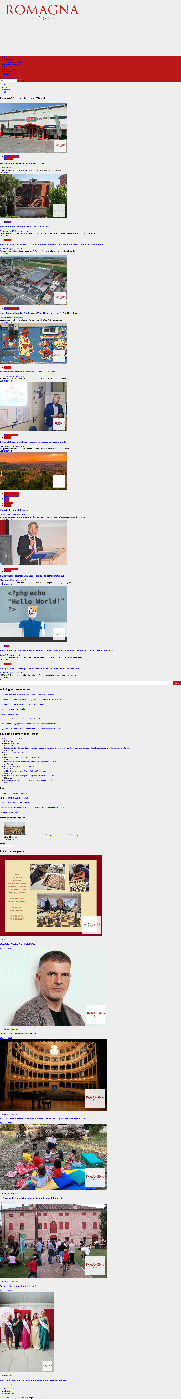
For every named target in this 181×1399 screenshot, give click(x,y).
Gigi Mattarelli (5, 446)
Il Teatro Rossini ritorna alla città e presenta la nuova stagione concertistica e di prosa (44, 1118)
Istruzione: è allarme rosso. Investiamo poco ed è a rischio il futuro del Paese (30, 699)
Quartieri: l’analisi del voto (14, 510)
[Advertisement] (90, 39)
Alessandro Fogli (6, 231)
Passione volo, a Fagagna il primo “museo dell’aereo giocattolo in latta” (28, 724)
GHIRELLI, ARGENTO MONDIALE (17, 752)
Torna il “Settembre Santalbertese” (18, 1286)
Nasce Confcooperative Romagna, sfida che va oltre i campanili (32, 575)
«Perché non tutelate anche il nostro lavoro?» (23, 163)
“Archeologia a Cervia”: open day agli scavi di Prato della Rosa (29, 775)
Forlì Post (3, 168)
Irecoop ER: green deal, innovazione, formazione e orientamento (33, 442)
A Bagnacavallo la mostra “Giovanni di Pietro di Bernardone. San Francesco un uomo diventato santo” (52, 244)
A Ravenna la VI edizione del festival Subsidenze (24, 226)
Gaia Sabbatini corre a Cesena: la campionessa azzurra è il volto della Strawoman (32, 808)
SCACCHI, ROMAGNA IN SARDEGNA (14, 793)
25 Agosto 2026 (6, 1385)
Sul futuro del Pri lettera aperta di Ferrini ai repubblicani (23, 704)
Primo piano (9, 59)
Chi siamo (8, 71)
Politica (6, 501)
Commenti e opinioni (12, 62)
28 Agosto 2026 (6, 948)
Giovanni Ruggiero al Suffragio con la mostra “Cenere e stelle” (29, 780)
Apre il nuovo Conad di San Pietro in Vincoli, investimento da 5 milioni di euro (40, 313)
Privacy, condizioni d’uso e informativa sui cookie (21, 1389)
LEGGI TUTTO (6, 172)
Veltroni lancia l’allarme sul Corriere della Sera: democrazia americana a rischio (32, 719)
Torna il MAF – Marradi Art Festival (18, 1033)
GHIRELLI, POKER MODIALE (15, 739)
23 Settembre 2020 (14, 168)
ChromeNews (37, 1398)
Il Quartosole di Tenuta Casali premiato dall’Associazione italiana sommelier (30, 728)
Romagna (7, 222)
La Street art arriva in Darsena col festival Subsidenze (27, 371)
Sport (6, 74)
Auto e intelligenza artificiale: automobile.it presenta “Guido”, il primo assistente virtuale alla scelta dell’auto (56, 650)
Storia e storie (10, 69)
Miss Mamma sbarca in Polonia (12, 709)
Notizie (6, 498)
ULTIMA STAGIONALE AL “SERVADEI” (19, 766)
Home (6, 57)
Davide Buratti (5, 514)
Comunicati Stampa (7, 317)
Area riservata (9, 1393)
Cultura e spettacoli (12, 64)
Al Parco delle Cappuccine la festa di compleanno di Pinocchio (31, 1198)
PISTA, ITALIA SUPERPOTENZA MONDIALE (21, 757)
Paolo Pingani (5, 376)
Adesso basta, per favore (10, 714)
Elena (2, 655)
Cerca (2, 680)
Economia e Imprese (12, 67)
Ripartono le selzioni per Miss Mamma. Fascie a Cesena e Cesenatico (27, 695)
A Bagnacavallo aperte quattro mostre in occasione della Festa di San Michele (39, 668)
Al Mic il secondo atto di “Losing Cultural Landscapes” (25, 771)
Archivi (2, 843)
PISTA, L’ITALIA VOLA (13, 743)
